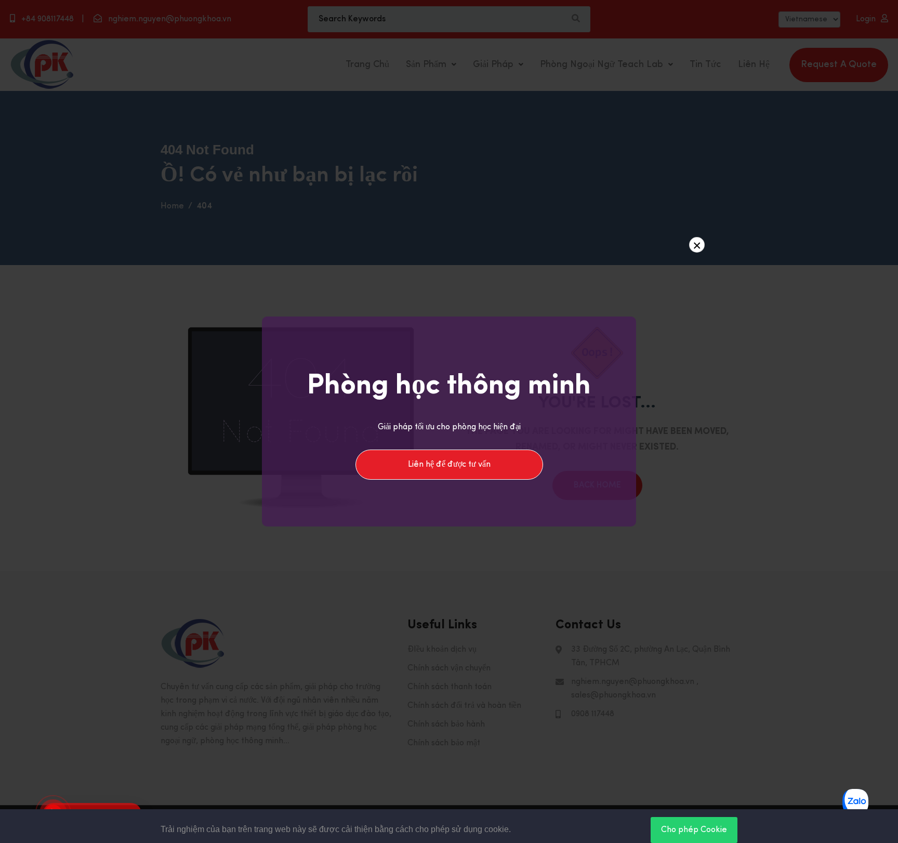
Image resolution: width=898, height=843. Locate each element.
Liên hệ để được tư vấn (449, 464)
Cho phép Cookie (694, 830)
